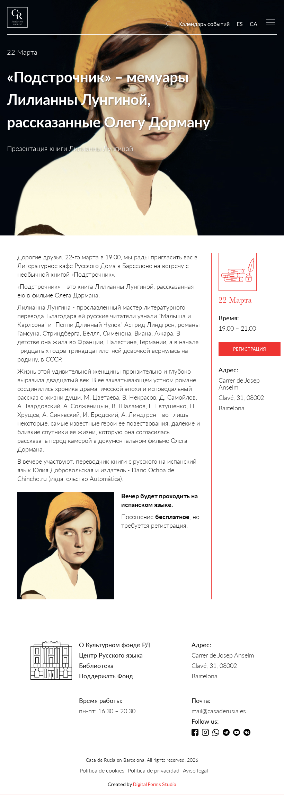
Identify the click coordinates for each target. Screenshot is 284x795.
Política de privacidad (153, 770)
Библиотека (96, 665)
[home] (17, 20)
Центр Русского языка (111, 655)
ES (240, 23)
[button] (270, 21)
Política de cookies (102, 770)
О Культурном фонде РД (114, 644)
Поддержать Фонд (106, 675)
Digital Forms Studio (154, 784)
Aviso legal (195, 770)
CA (253, 23)
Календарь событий (204, 23)
